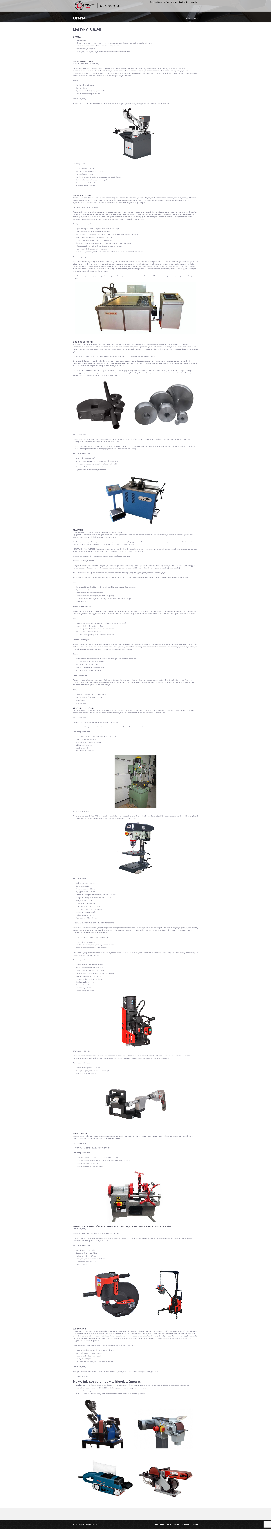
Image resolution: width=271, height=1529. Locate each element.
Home (188, 19)
